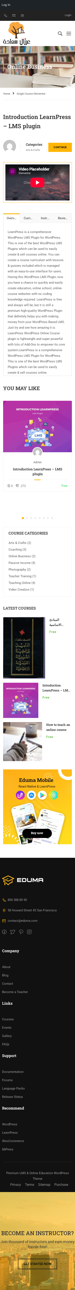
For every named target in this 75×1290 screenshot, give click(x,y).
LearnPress (10, 1133)
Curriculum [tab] (30, 218)
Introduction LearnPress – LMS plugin (37, 471)
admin (37, 462)
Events (6, 1027)
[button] (23, 518)
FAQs (5, 1044)
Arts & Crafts (33, 150)
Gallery (7, 1036)
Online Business (20, 556)
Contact (7, 984)
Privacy (15, 1185)
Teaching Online (20, 583)
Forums (7, 1080)
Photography (17, 569)
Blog (5, 975)
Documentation (13, 1072)
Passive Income (20, 563)
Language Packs (13, 1088)
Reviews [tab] (63, 218)
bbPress (7, 1149)
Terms (29, 1185)
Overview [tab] (13, 218)
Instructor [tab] (47, 218)
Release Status (12, 1097)
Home (6, 93)
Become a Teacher (15, 992)
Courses (8, 1019)
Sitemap (44, 1185)
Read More (37, 426)
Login (68, 15)
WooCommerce (13, 1141)
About (6, 967)
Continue (60, 147)
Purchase (61, 1185)
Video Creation (19, 589)
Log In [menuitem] (6, 4)
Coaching (15, 549)
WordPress (9, 1124)
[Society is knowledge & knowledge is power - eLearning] (16, 33)
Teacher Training (20, 576)
